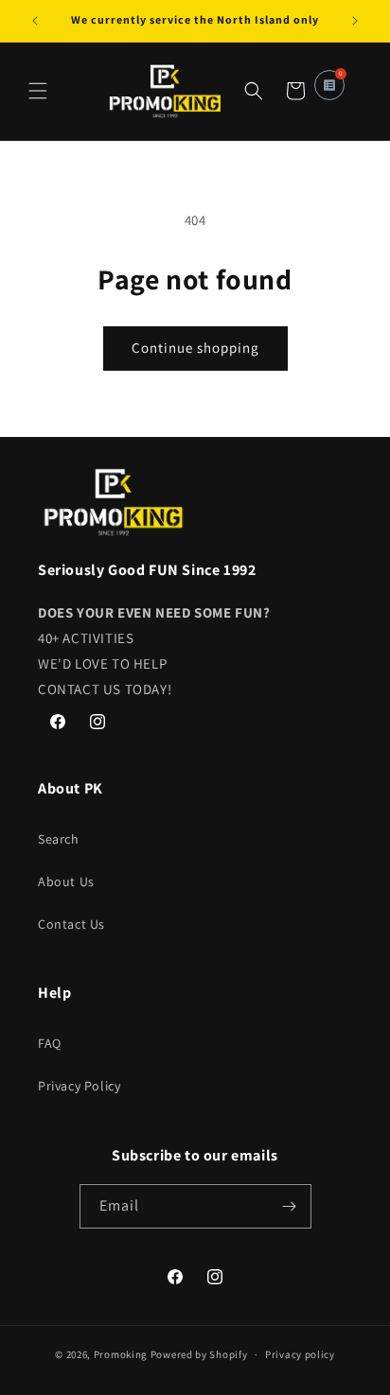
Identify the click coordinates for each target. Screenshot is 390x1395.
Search (59, 838)
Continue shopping (195, 348)
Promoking (121, 1354)
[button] (38, 91)
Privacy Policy (79, 1085)
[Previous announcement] (35, 21)
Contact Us (71, 924)
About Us (66, 881)
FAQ (50, 1043)
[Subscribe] (289, 1206)
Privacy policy (300, 1354)
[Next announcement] (355, 21)
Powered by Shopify (199, 1354)
